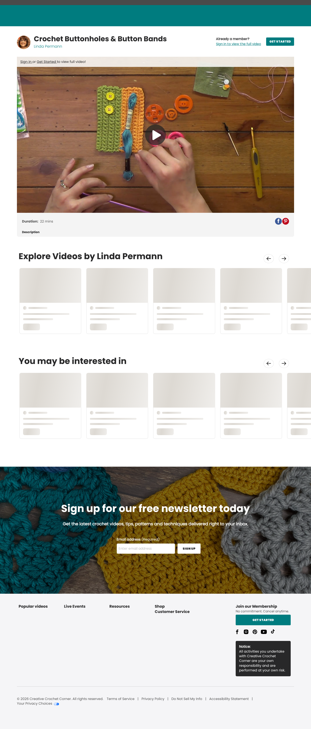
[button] (238, 41)
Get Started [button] (263, 620)
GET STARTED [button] (280, 41)
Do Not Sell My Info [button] (186, 699)
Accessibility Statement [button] (229, 699)
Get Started (47, 61)
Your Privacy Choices (34, 703)
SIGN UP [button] (189, 548)
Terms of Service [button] (120, 699)
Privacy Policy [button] (153, 699)
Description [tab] (31, 232)
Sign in (26, 61)
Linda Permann (48, 46)
